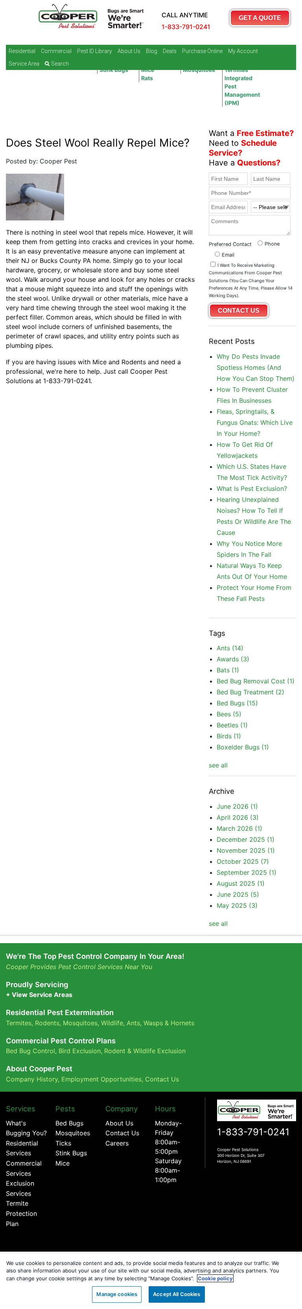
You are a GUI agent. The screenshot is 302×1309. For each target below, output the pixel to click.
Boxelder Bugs (243, 747)
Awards (233, 659)
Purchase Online (202, 51)
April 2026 (238, 817)
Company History (32, 1079)
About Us (129, 51)
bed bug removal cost (256, 681)
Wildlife (112, 1023)
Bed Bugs (237, 703)
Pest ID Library (94, 51)
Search (60, 64)
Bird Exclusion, (80, 1051)
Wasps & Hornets (170, 1023)
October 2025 (243, 861)
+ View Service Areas (39, 995)
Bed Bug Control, (31, 1051)
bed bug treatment (250, 692)
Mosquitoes (80, 1023)
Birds (229, 736)
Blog (151, 51)
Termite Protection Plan (21, 1213)
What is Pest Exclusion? (252, 488)
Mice (62, 1163)
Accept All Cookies (176, 1294)
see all (218, 765)
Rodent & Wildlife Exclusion (145, 1051)
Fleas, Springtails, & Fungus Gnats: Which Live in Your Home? (255, 422)
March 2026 (239, 828)
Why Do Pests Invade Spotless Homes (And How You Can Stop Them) (256, 367)
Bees (229, 714)
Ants (230, 648)
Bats (228, 670)
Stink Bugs (71, 1153)
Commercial (56, 51)
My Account (243, 51)
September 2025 (246, 872)
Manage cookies (116, 1294)
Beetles (232, 725)
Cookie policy (215, 1278)
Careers (117, 1143)
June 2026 (237, 806)
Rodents (47, 1023)
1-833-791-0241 (253, 1132)
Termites (18, 1023)
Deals (170, 51)
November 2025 (246, 850)
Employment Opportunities (101, 1079)
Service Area (24, 64)
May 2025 (237, 905)
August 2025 (241, 883)
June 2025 (238, 894)
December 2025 (245, 839)
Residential (22, 51)
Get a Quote (260, 18)
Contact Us (162, 1079)
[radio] (268, 243)
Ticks (63, 1143)
